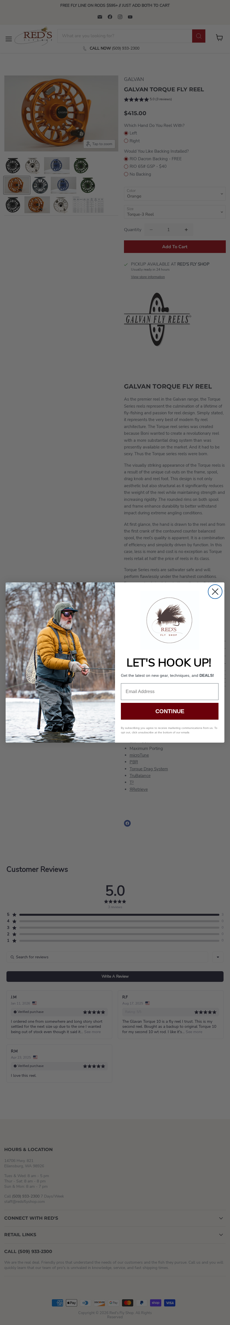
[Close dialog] (215, 592)
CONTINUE (169, 711)
